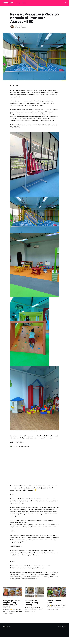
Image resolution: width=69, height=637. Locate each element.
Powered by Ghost (62, 626)
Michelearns (8, 2)
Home (18, 3)
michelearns (18, 26)
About (23, 3)
